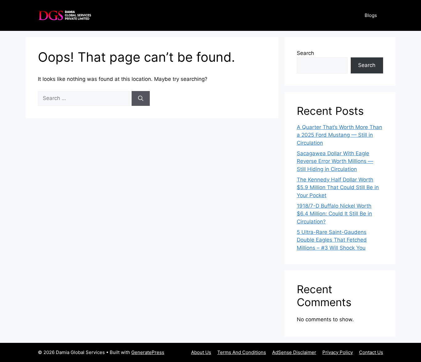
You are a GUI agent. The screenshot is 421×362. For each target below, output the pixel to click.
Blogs (371, 15)
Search (305, 53)
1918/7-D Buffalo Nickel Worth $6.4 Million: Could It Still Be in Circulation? (334, 214)
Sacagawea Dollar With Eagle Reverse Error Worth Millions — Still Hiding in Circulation (335, 161)
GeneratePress (147, 352)
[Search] (141, 98)
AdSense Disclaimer (294, 352)
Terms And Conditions (241, 352)
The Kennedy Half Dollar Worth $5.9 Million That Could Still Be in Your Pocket (338, 187)
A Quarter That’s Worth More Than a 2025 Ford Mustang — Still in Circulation (339, 135)
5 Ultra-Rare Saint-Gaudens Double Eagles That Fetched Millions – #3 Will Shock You (332, 240)
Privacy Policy (337, 352)
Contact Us (371, 352)
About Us (201, 352)
